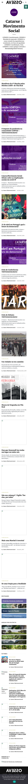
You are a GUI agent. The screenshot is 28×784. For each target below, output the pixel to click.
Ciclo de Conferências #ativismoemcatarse (10, 271)
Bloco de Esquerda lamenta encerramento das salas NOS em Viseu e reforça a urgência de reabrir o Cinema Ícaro (17, 677)
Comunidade (5, 80)
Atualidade (12, 657)
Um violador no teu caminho (13, 362)
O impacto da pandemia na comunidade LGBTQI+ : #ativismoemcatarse (12, 131)
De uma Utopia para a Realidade (14, 584)
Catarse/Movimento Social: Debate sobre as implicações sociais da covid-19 (12, 178)
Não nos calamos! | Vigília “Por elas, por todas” (13, 496)
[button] (26, 7)
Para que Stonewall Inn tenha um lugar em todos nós (13, 451)
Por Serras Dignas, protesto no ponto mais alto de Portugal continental (16, 662)
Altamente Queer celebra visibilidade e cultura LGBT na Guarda (17, 734)
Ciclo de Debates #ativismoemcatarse (10, 316)
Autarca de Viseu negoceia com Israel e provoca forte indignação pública (17, 747)
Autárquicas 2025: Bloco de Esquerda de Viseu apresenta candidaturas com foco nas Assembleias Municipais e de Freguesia (17, 693)
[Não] (26, 779)
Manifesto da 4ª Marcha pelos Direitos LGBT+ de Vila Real (13, 85)
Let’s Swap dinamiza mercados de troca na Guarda (15, 721)
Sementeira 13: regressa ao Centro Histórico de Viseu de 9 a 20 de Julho (17, 708)
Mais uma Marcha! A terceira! (13, 540)
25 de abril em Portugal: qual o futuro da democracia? (13, 226)
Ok (14, 781)
